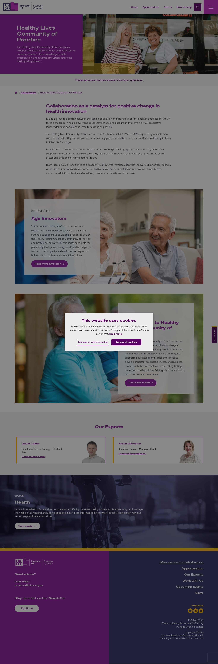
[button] (93, 342)
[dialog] (109, 332)
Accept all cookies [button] (126, 342)
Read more (115, 333)
